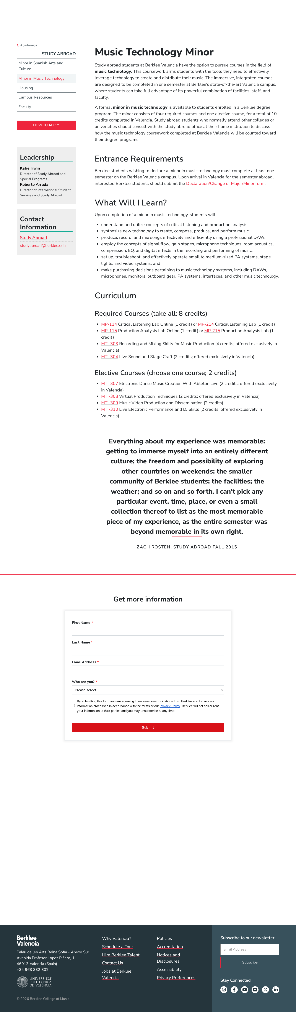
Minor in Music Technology (41, 78)
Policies (164, 938)
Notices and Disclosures (168, 958)
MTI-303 (109, 344)
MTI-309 (109, 403)
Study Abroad (59, 54)
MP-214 (206, 324)
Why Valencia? (116, 938)
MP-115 (109, 331)
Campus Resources (35, 97)
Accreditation (170, 947)
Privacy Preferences (176, 978)
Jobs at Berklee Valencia (117, 974)
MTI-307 (109, 383)
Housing (25, 88)
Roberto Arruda (34, 184)
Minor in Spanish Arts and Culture (40, 65)
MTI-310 (109, 409)
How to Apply (46, 125)
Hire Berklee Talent (121, 955)
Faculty (24, 106)
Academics (28, 45)
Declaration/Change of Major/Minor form (225, 183)
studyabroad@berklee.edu (43, 245)
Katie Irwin (30, 168)
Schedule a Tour (117, 947)
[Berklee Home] (53, 940)
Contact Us (112, 963)
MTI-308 (109, 396)
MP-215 (212, 331)
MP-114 (109, 324)
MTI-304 (109, 357)
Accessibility (169, 969)
